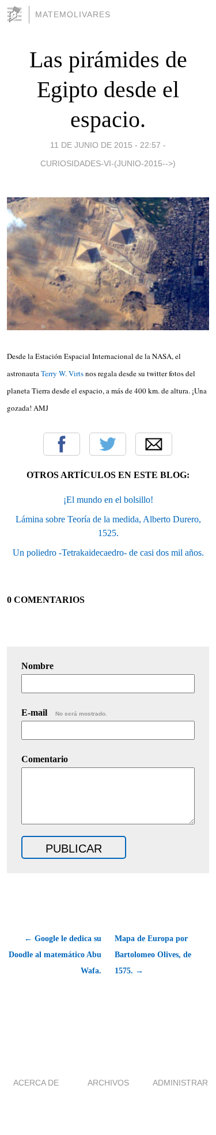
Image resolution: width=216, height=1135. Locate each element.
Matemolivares (73, 14)
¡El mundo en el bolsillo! (108, 500)
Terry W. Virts (62, 373)
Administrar (180, 1082)
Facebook (61, 444)
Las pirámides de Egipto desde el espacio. (108, 89)
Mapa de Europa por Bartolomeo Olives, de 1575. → (153, 954)
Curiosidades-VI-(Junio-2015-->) (108, 163)
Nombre (37, 666)
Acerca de (36, 1082)
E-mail (64, 712)
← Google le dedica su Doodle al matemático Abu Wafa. (55, 954)
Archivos (108, 1082)
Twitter (107, 444)
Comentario (44, 759)
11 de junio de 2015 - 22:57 (105, 145)
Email (153, 444)
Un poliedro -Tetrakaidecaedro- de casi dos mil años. (108, 552)
